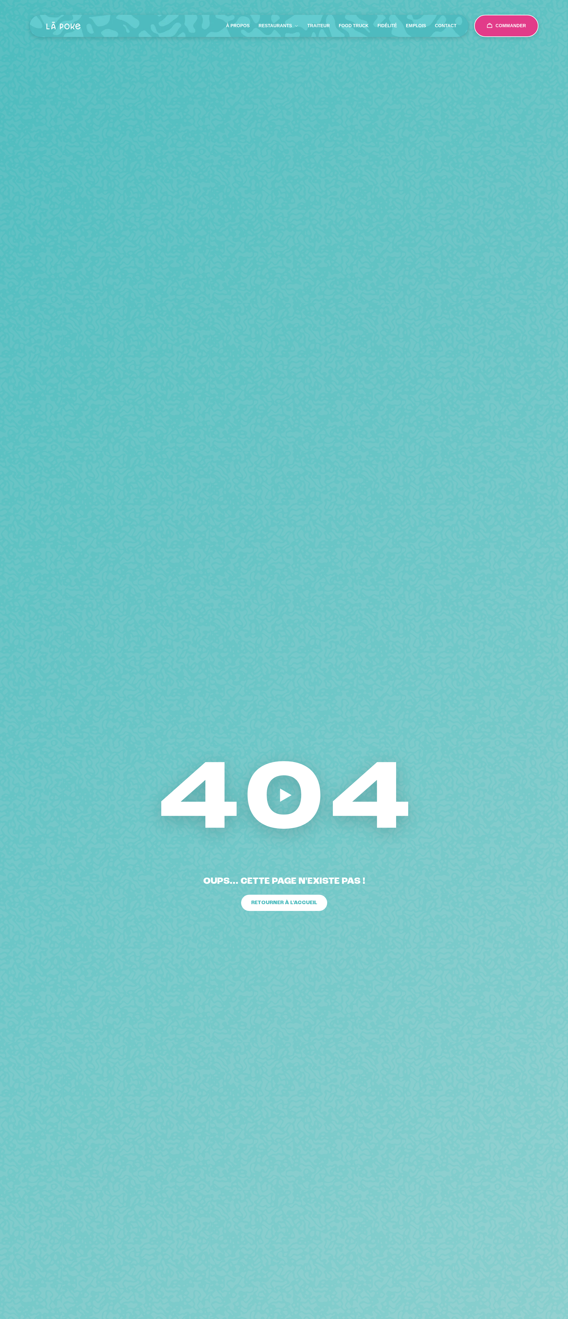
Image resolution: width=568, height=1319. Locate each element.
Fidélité (387, 25)
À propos (238, 25)
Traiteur (318, 25)
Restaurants (275, 25)
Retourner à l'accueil (284, 902)
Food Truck (354, 25)
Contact (445, 25)
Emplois (416, 25)
